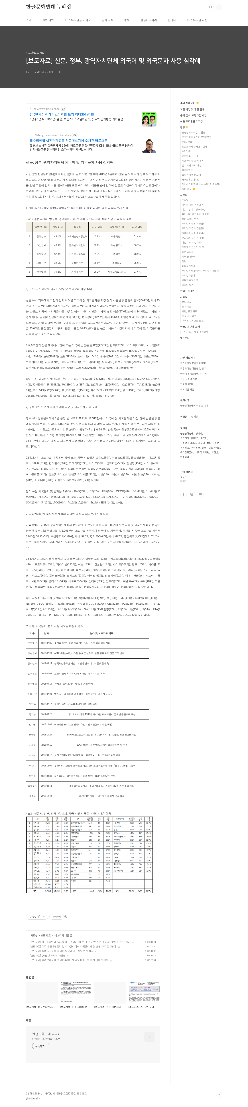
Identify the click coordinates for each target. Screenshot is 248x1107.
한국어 (204, 438)
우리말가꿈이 (188, 275)
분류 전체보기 (188, 103)
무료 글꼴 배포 (189, 316)
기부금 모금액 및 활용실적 (195, 331)
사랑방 (183, 195)
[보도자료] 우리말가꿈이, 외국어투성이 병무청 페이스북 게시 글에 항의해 (69, 960)
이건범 (215, 452)
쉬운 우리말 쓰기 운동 (193, 160)
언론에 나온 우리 (190, 156)
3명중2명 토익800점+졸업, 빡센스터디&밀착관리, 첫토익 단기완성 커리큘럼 (76, 119)
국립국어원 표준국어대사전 (193, 363)
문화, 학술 (187, 142)
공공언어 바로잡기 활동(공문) (196, 137)
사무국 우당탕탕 (190, 280)
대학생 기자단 (202, 452)
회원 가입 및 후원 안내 (192, 109)
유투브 (200, 494)
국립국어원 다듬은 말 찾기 (193, 368)
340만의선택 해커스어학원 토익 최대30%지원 (62, 114)
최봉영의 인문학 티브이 (193, 247)
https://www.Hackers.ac (44, 108)
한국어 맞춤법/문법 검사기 (193, 373)
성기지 (199, 433)
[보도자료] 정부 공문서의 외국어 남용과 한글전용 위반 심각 (61, 951)
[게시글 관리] (44, 916)
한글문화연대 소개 (190, 326)
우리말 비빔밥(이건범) (193, 223)
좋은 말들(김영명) (190, 219)
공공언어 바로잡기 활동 (193, 132)
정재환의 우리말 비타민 (193, 233)
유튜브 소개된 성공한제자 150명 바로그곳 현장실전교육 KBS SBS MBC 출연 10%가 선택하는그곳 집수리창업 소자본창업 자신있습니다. (81, 147)
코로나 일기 (188, 285)
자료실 (34, 935)
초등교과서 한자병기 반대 (194, 146)
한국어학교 (187, 170)
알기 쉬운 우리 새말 (192, 165)
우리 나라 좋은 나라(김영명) (196, 214)
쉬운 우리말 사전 (197, 20)
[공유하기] (39, 916)
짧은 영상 (187, 189)
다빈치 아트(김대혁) (192, 242)
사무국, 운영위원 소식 (193, 204)
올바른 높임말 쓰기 (191, 175)
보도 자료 (45, 935)
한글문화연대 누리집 (48, 7)
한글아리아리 (149, 20)
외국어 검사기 (187, 384)
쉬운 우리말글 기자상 (78, 20)
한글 (204, 447)
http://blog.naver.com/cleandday (50, 135)
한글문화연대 (186, 433)
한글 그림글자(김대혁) (193, 237)
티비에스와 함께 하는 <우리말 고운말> (201, 184)
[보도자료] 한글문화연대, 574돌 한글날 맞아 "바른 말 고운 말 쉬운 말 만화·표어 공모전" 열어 (80, 942)
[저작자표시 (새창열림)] (65, 916)
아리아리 (184, 457)
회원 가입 (48, 20)
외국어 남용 (204, 443)
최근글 (183, 416)
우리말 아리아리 (188, 443)
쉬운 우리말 (214, 447)
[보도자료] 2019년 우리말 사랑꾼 (48, 955)
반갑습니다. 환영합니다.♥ (46, 1038)
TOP (219, 1095)
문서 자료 (186, 306)
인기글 (194, 416)
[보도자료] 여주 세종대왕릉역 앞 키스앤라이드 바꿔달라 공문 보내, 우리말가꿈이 (73, 946)
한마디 (172, 20)
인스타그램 (192, 494)
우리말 (215, 443)
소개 (28, 20)
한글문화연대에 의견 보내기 (194, 405)
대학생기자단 (188, 266)
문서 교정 (107, 20)
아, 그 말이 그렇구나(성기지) (196, 209)
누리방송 (186, 151)
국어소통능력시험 (190, 179)
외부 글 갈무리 (189, 256)
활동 (127, 20)
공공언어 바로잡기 (189, 438)
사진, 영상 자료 (189, 311)
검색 (211, 7)
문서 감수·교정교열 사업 (193, 115)
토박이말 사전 (187, 389)
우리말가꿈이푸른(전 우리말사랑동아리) (201, 270)
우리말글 (195, 447)
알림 (184, 261)
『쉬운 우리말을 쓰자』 (194, 320)
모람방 (185, 200)
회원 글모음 (188, 252)
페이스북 (183, 494)
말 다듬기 (185, 337)
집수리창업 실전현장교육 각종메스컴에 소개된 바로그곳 (68, 140)
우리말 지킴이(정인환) (193, 228)
